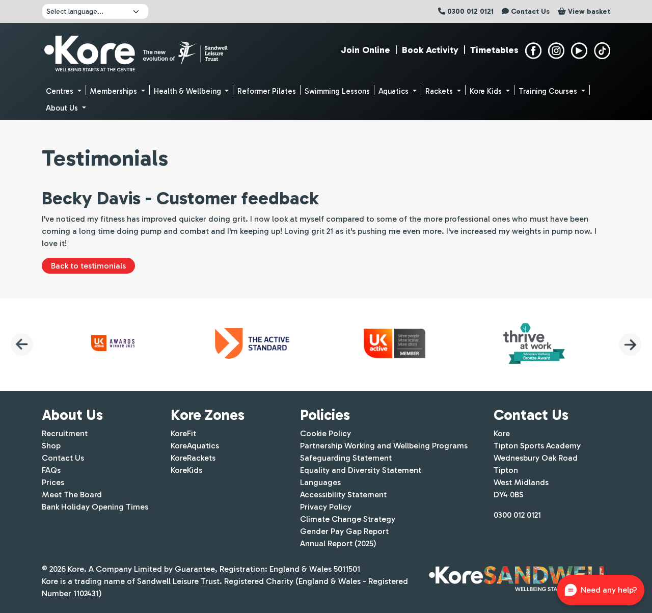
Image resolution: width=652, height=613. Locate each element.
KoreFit (183, 433)
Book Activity (430, 50)
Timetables (494, 50)
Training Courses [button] (549, 91)
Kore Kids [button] (487, 91)
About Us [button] (63, 108)
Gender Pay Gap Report (344, 531)
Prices (53, 482)
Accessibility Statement (343, 494)
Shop (51, 445)
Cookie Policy (325, 433)
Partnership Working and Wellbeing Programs (384, 445)
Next (630, 344)
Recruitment (65, 433)
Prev (22, 344)
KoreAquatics (195, 445)
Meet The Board (72, 494)
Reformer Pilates (266, 91)
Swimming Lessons (337, 91)
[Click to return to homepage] (137, 51)
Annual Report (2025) (338, 543)
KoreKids (186, 470)
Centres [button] (60, 91)
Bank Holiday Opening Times (95, 507)
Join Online (365, 50)
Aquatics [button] (394, 91)
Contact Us (63, 458)
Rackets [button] (440, 91)
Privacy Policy (325, 507)
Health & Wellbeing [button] (188, 91)
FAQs (51, 470)
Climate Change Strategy (347, 519)
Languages (320, 482)
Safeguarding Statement (346, 458)
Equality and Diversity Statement (360, 470)
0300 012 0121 (517, 515)
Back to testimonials (88, 266)
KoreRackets (193, 458)
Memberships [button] (114, 91)
